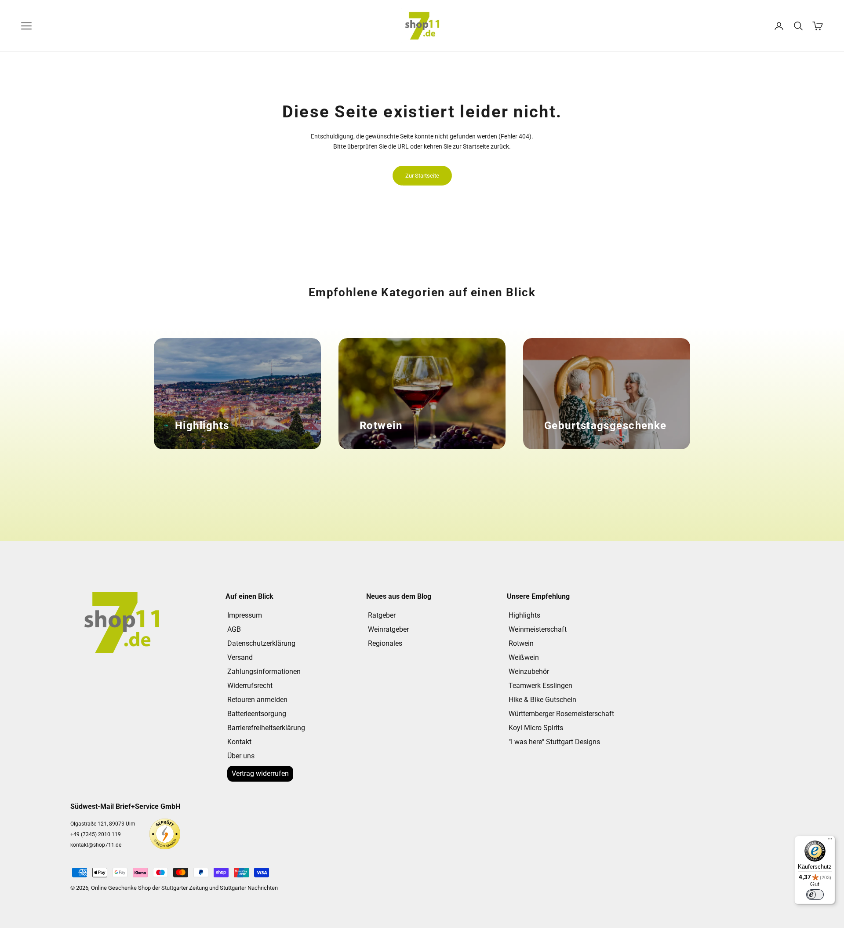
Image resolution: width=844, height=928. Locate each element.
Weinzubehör (529, 671)
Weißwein (524, 657)
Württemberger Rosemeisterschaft (561, 714)
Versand (240, 657)
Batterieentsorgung (256, 714)
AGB (234, 629)
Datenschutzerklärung (261, 643)
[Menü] (830, 841)
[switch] (815, 894)
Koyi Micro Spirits (536, 728)
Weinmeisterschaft (538, 629)
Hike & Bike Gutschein (542, 699)
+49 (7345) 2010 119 (95, 834)
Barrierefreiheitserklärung (266, 728)
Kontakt (239, 742)
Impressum (244, 615)
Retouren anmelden (257, 699)
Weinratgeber (388, 629)
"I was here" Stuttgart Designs (554, 742)
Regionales (385, 643)
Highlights (524, 615)
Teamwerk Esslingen (540, 685)
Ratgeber (382, 615)
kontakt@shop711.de (95, 845)
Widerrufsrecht (250, 685)
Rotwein (521, 643)
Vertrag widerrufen (260, 773)
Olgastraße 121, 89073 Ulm (102, 824)
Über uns (241, 756)
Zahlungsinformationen (264, 671)
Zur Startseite (422, 175)
